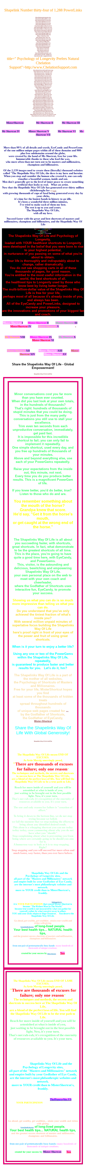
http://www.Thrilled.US (43, 41)
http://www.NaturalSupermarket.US (43, 100)
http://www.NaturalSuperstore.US (43, 106)
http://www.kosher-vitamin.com (43, 73)
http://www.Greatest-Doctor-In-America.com (43, 114)
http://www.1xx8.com (43, 48)
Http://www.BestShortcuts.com (43, 83)
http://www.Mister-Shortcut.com (43, 28)
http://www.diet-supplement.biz (43, 56)
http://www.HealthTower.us (43, 93)
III (78, 122)
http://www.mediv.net (43, 50)
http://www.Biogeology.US (43, 40)
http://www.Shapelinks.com (43, 19)
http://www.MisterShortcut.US (43, 26)
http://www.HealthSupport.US (43, 90)
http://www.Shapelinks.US (43, 43)
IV (18, 131)
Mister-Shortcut (43, 721)
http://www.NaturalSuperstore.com (43, 103)
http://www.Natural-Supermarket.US (43, 101)
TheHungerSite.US (56, 902)
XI (43, 340)
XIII (50, 350)
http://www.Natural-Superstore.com (43, 104)
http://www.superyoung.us (43, 87)
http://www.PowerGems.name (43, 76)
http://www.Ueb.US (43, 51)
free (53, 190)
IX (41, 337)
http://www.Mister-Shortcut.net (43, 84)
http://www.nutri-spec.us (43, 37)
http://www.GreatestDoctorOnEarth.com (43, 116)
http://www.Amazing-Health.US (43, 30)
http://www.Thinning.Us (43, 88)
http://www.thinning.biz (43, 47)
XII (18, 350)
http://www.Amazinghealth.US (43, 31)
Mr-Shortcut (43, 122)
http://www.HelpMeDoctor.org (43, 97)
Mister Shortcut (37, 131)
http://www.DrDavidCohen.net (43, 77)
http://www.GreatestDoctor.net (43, 81)
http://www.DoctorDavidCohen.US (43, 111)
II (52, 122)
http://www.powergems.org (43, 17)
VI (74, 131)
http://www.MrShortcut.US (43, 24)
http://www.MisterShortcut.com (43, 27)
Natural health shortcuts (27, 926)
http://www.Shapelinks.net (43, 44)
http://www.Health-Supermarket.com (43, 108)
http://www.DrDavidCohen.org (43, 78)
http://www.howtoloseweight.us (43, 98)
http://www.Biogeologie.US (43, 33)
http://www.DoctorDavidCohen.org (43, 70)
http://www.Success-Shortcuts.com (43, 113)
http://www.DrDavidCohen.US (43, 80)
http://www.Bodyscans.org (43, 38)
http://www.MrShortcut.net (43, 21)
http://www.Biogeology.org (43, 34)
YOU (67, 711)
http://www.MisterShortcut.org (43, 110)
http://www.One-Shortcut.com (43, 94)
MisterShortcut (15, 122)
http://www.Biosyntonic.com (43, 53)
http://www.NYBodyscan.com (43, 86)
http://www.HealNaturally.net (43, 96)
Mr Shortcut (9, 131)
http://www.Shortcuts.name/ (43, 91)
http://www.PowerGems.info (43, 20)
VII (48, 134)
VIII (15, 337)
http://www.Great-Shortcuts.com (43, 71)
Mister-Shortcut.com (43, 36)
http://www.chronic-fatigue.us (43, 54)
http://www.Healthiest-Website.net (43, 107)
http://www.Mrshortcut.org (43, 23)
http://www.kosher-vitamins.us (43, 74)
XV (55, 354)
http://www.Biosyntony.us (43, 46)
